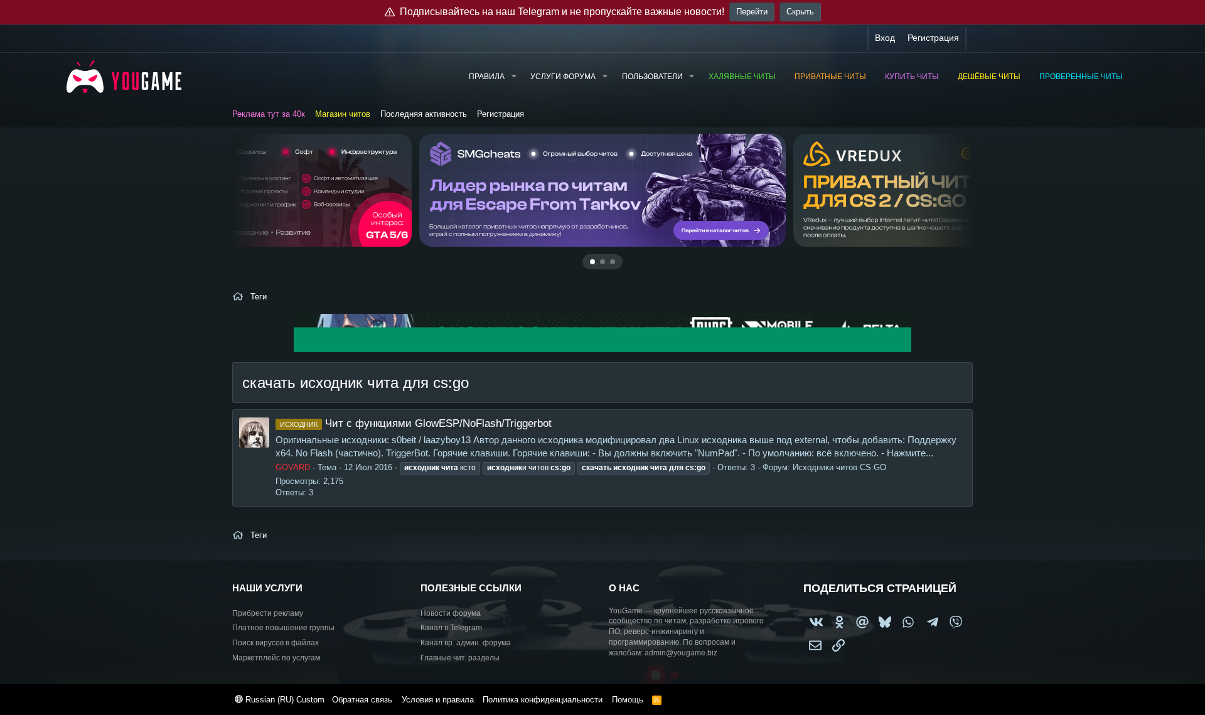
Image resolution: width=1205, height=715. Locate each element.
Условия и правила (438, 699)
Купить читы (912, 76)
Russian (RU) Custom (283, 699)
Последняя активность (423, 114)
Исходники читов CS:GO (839, 467)
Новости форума (450, 613)
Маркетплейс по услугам (276, 657)
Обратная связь (362, 699)
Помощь (627, 699)
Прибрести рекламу (267, 613)
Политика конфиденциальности (542, 699)
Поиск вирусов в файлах (275, 642)
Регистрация (500, 114)
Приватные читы (830, 76)
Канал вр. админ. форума (465, 642)
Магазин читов (342, 114)
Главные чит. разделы (460, 657)
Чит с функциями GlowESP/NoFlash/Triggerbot (416, 423)
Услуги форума (563, 76)
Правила (487, 76)
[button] (513, 77)
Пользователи (652, 76)
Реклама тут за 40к (268, 114)
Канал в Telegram (451, 627)
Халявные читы (742, 76)
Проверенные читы (1081, 76)
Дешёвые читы (989, 76)
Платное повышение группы (283, 627)
